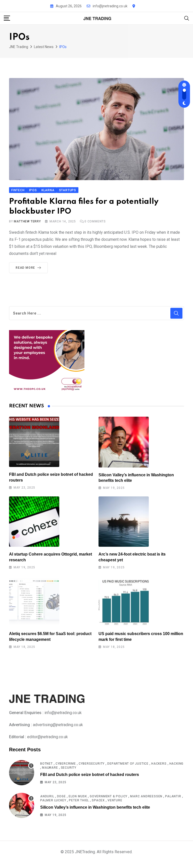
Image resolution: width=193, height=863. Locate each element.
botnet (46, 763)
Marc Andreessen (146, 796)
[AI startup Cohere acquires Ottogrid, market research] (34, 521)
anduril (47, 796)
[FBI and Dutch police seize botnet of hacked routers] (34, 442)
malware (50, 767)
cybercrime (66, 763)
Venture (115, 800)
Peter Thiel (79, 800)
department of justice (128, 763)
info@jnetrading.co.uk (110, 6)
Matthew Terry (27, 221)
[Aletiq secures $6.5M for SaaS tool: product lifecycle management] (34, 601)
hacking (176, 763)
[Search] (186, 18)
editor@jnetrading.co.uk (47, 736)
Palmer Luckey (53, 800)
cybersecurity (92, 763)
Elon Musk (78, 796)
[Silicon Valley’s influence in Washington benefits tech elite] (124, 442)
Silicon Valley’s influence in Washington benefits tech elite (95, 807)
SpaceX (98, 800)
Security (68, 767)
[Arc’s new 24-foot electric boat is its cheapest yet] (124, 521)
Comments (95, 221)
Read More (25, 267)
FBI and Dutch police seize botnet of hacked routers (89, 774)
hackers (159, 763)
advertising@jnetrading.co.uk (58, 724)
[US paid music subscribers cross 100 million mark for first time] (124, 601)
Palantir (173, 796)
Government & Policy (108, 796)
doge (61, 796)
